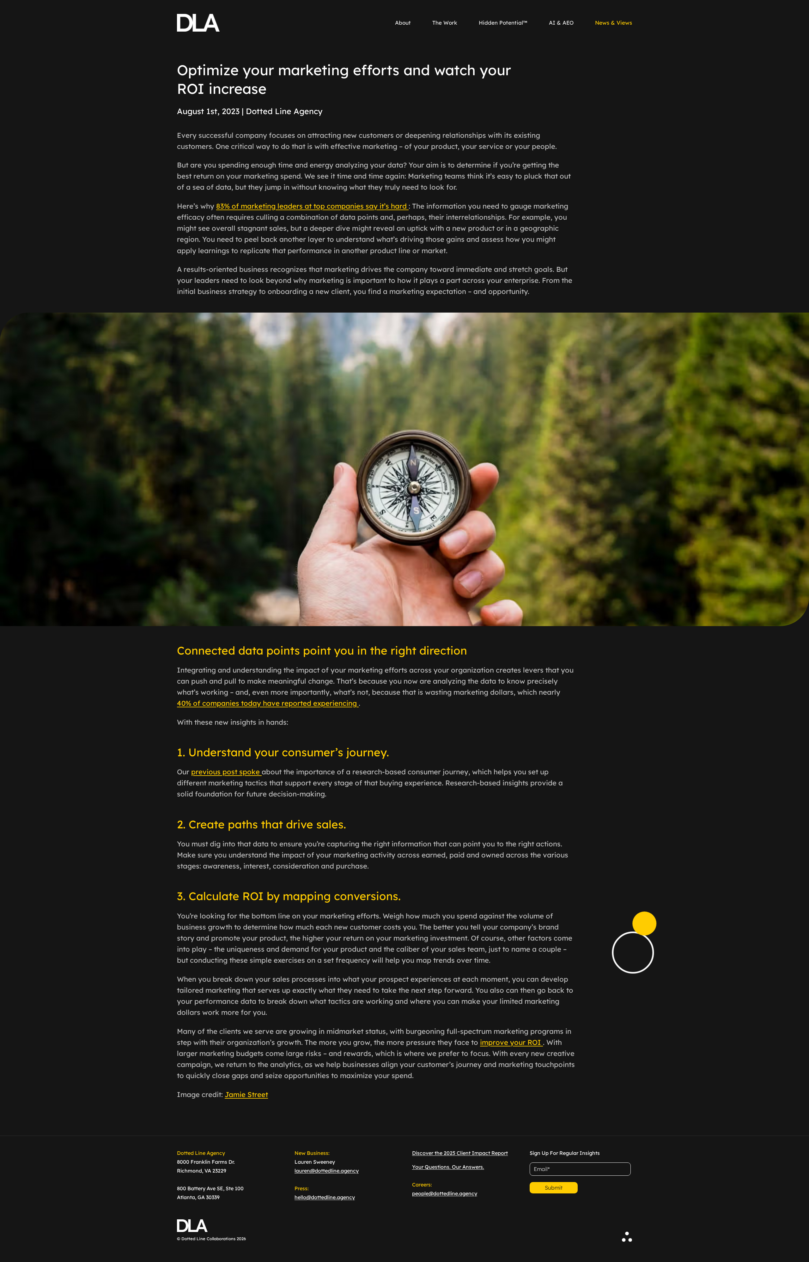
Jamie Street (246, 1094)
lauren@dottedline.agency (327, 1171)
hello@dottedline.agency (325, 1197)
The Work (444, 22)
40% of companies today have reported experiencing (268, 703)
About (403, 22)
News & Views (613, 22)
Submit (554, 1187)
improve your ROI (511, 1042)
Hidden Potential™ (503, 22)
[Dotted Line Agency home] (198, 23)
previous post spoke (226, 771)
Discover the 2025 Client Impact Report (460, 1153)
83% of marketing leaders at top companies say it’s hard (312, 206)
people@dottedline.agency (444, 1193)
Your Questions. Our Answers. (448, 1167)
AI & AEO (561, 22)
